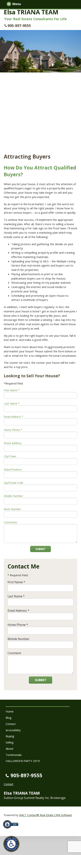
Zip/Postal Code (13, 482)
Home (10, 711)
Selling (10, 742)
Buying (10, 736)
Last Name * (12, 403)
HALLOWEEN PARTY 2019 (23, 761)
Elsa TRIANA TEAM (31, 12)
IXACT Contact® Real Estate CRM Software (45, 815)
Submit (40, 549)
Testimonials (14, 755)
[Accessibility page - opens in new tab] (12, 829)
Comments (10, 522)
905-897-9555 (19, 25)
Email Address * (13, 416)
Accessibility (13, 730)
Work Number (12, 509)
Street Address (13, 443)
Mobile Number (13, 496)
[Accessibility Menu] (11, 844)
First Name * (12, 390)
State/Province (13, 469)
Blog (8, 717)
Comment (14, 653)
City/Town (10, 456)
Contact (11, 724)
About (9, 748)
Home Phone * (13, 430)
